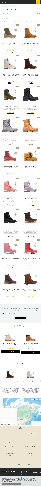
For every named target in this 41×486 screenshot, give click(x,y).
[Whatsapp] (32, 474)
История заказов (31, 451)
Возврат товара (30, 437)
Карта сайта (31, 439)
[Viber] (34, 474)
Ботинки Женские (33, 21)
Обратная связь (31, 435)
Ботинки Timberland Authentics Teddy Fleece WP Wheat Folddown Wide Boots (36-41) (31, 44)
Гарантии (10, 442)
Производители (10, 448)
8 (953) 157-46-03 (15, 471)
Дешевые (2, 18)
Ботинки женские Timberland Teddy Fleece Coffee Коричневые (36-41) (10, 383)
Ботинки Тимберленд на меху (7, 21)
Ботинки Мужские (20, 21)
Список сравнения (5, 13)
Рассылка (30, 455)
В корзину (11, 351)
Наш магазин (10, 437)
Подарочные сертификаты (10, 451)
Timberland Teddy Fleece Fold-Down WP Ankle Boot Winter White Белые (30, 383)
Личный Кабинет (31, 448)
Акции (10, 455)
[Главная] (2, 5)
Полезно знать (10, 435)
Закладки (30, 453)
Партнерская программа (10, 453)
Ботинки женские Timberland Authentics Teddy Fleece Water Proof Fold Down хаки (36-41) (10, 106)
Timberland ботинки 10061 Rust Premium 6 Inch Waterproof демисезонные (30, 344)
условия (27, 480)
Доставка (10, 439)
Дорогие (6, 18)
